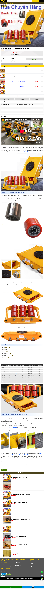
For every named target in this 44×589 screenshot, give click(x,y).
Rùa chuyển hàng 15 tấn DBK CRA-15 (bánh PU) (19, 86)
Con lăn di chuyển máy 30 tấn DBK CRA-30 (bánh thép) (20, 519)
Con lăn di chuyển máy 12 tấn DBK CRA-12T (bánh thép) (20, 485)
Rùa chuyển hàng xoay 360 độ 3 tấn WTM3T (19, 544)
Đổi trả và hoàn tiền (18, 565)
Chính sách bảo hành (18, 562)
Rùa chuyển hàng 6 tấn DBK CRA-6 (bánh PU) (19, 70)
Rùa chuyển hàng (10, 3)
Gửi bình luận (4, 469)
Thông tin (22, 99)
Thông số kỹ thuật (7, 99)
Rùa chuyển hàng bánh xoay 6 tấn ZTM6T (18, 536)
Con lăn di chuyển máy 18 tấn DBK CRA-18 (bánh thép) (20, 502)
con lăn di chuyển (13, 427)
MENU (42, 1)
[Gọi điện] (41, 572)
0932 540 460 (35, 59)
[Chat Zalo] (41, 575)
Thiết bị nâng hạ (5, 3)
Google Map (32, 564)
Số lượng (2, 61)
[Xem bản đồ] (41, 579)
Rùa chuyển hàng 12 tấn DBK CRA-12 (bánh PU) (19, 81)
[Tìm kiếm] (35, 1)
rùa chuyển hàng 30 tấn (15, 454)
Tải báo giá (41, 51)
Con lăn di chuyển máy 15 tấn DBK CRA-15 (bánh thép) (20, 494)
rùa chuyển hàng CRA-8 (24, 151)
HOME (2, 3)
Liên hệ (38, 562)
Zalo (31, 566)
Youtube (31, 563)
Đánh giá (36, 99)
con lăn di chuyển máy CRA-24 (27, 454)
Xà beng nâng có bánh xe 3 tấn (16, 553)
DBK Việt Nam (10, 362)
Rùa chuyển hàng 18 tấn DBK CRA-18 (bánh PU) (19, 91)
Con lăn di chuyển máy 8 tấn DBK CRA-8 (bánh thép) (20, 477)
